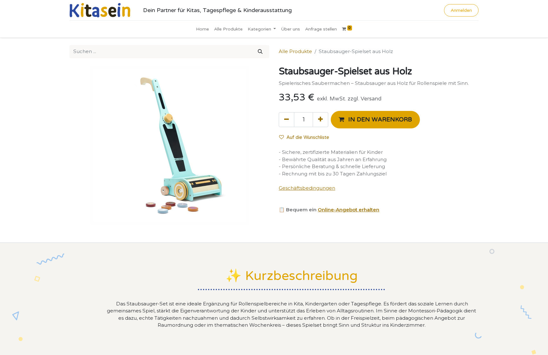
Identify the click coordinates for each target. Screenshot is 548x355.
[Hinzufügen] (320, 119)
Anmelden (461, 10)
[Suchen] (260, 51)
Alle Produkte (295, 51)
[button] (375, 119)
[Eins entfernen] (286, 119)
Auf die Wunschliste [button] (307, 137)
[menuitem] (202, 29)
